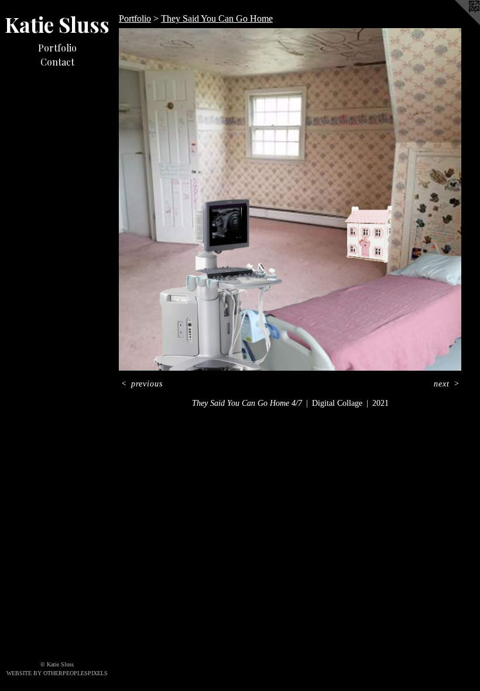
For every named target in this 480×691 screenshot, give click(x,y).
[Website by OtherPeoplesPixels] (456, 23)
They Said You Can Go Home (217, 18)
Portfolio (57, 48)
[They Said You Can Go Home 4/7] (290, 199)
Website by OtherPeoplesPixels (57, 673)
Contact (57, 62)
